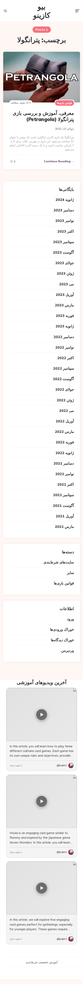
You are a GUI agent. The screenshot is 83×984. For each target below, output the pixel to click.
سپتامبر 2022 (63, 368)
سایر (70, 572)
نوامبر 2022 (64, 347)
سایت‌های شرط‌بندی (58, 562)
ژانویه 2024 (64, 199)
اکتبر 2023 (65, 231)
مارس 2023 (64, 305)
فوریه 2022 (65, 442)
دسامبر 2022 (63, 336)
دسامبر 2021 (63, 463)
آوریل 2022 (65, 421)
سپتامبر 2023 (63, 241)
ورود (70, 619)
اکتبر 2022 (65, 357)
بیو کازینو (41, 10)
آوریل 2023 (65, 294)
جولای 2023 (64, 263)
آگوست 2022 (63, 379)
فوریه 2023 (65, 315)
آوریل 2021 (65, 516)
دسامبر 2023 (63, 210)
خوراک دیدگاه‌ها (62, 640)
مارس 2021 (64, 526)
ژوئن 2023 (65, 273)
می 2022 (66, 410)
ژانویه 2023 (64, 326)
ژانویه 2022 (64, 452)
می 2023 (66, 284)
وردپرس (67, 650)
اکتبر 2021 (65, 484)
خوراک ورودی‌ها (62, 629)
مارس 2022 (64, 431)
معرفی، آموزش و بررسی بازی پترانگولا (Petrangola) (43, 116)
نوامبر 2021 (64, 473)
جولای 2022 (64, 389)
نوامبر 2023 (64, 220)
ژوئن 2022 (65, 400)
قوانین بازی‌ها (64, 102)
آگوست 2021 (63, 505)
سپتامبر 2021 (63, 495)
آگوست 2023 (63, 252)
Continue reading (57, 161)
